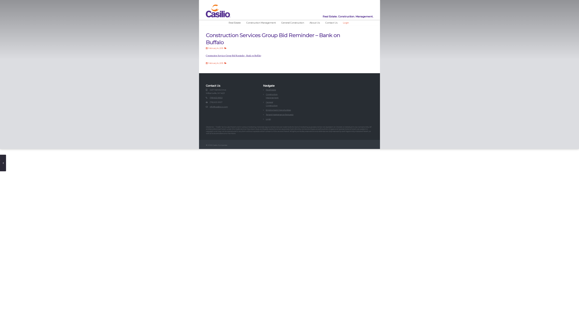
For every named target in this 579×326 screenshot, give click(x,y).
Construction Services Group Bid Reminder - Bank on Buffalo (233, 55)
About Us (315, 22)
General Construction (292, 22)
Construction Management (261, 22)
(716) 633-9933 (216, 97)
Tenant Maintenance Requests (280, 114)
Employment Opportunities (278, 110)
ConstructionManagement (272, 96)
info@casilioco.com (219, 106)
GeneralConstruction (272, 104)
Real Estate (235, 22)
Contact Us (331, 22)
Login (346, 22)
